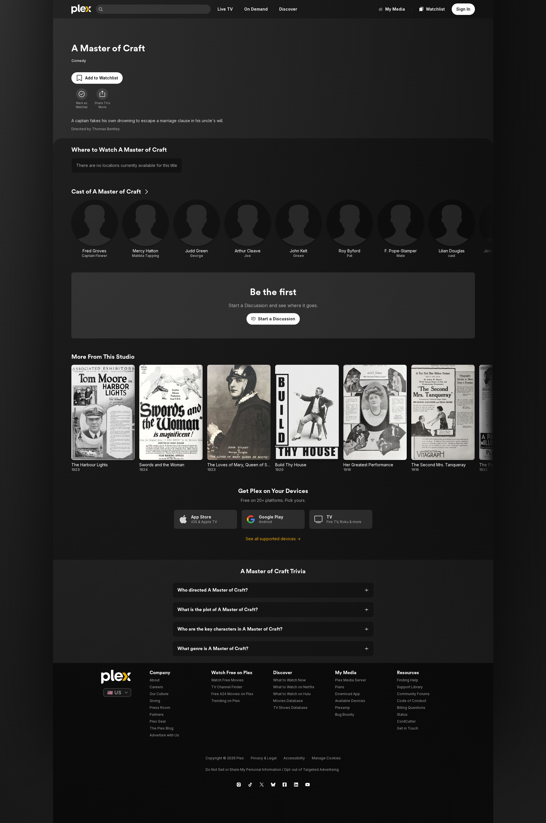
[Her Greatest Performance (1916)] (375, 418)
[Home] (81, 9)
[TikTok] (250, 784)
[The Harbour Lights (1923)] (103, 418)
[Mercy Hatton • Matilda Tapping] (145, 229)
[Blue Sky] (273, 784)
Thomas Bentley (106, 129)
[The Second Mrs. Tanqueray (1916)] (443, 418)
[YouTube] (307, 784)
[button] (102, 98)
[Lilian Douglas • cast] (451, 229)
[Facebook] (284, 784)
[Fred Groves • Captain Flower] (94, 229)
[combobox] (157, 9)
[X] (261, 784)
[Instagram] (238, 784)
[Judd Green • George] (196, 229)
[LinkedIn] (296, 784)
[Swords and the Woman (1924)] (171, 418)
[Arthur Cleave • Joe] (247, 229)
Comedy (78, 60)
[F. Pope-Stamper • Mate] (400, 229)
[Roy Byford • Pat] (349, 229)
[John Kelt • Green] (298, 229)
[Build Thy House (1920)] (306, 418)
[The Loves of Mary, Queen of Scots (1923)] (239, 418)
